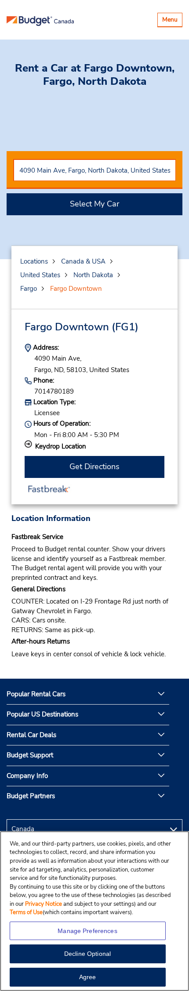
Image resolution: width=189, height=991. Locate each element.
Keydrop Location (60, 446)
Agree (87, 976)
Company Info (27, 775)
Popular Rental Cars (36, 694)
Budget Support (30, 755)
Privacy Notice (44, 904)
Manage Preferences (87, 930)
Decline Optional (87, 953)
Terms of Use (26, 912)
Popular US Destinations (42, 714)
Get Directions (94, 466)
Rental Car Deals (31, 735)
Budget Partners (31, 796)
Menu (172, 21)
